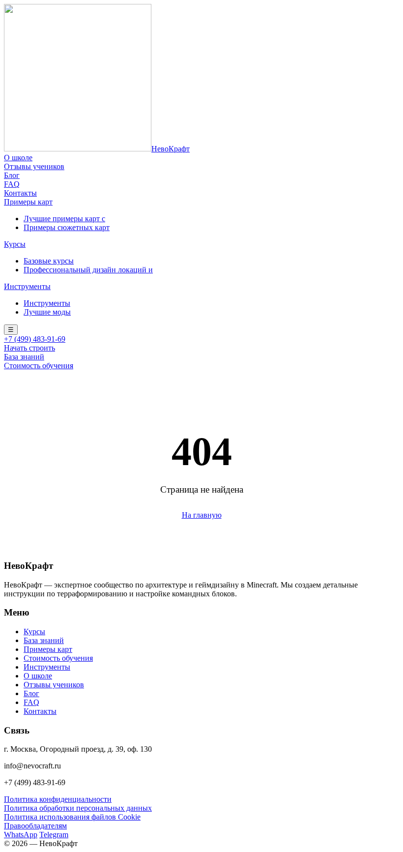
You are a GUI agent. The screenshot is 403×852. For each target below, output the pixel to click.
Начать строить (29, 348)
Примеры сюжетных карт (67, 227)
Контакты (20, 193)
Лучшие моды (47, 312)
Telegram (53, 834)
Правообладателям (35, 826)
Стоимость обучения (38, 365)
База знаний (24, 357)
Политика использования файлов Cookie (72, 817)
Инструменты (27, 286)
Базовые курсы (49, 261)
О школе (18, 157)
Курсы (15, 244)
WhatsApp (20, 834)
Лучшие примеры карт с (64, 218)
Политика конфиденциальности (58, 799)
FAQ (12, 184)
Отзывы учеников (34, 166)
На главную (202, 515)
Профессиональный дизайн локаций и (88, 269)
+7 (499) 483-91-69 (34, 339)
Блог (12, 175)
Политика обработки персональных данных (78, 808)
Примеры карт (28, 202)
